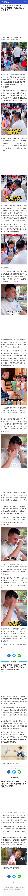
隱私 (17, 889)
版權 (19, 889)
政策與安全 (10, 889)
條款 (15, 889)
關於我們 (6, 889)
